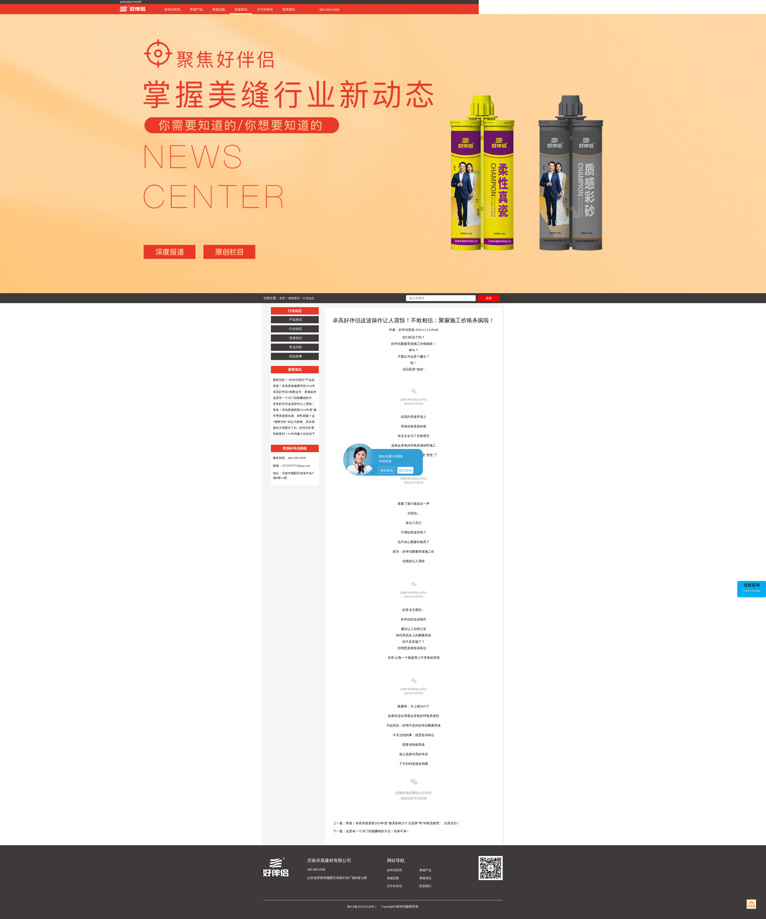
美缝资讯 (241, 9)
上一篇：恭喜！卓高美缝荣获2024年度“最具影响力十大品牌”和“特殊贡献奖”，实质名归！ (396, 823)
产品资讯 (295, 319)
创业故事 (295, 356)
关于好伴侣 (265, 9)
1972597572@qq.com (296, 465)
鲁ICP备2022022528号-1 (362, 906)
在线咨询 (752, 585)
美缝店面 (218, 9)
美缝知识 (295, 338)
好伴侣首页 (172, 9)
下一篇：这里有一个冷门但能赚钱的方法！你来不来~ (370, 831)
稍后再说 (386, 470)
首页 (282, 298)
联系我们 (288, 9)
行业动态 (308, 298)
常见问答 (295, 347)
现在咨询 (405, 470)
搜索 (489, 298)
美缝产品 (196, 9)
